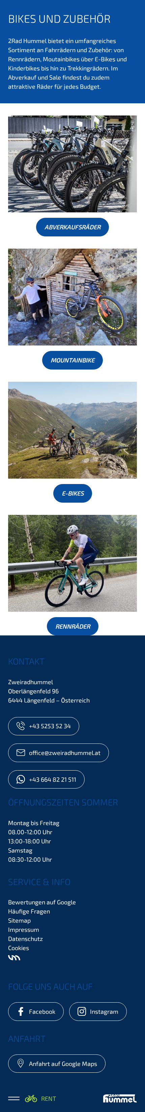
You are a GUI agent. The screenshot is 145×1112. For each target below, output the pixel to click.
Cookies (18, 947)
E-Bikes (73, 493)
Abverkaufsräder (72, 227)
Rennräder (72, 626)
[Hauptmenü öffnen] (14, 1098)
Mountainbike (72, 360)
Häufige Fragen (29, 911)
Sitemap (19, 920)
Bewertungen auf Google (42, 902)
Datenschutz (25, 938)
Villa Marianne (14, 958)
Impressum (23, 929)
